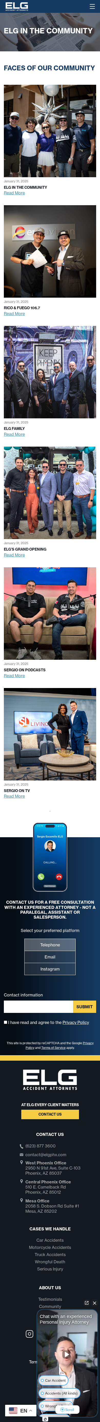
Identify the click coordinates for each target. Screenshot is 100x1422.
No (41, 724)
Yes (58, 724)
